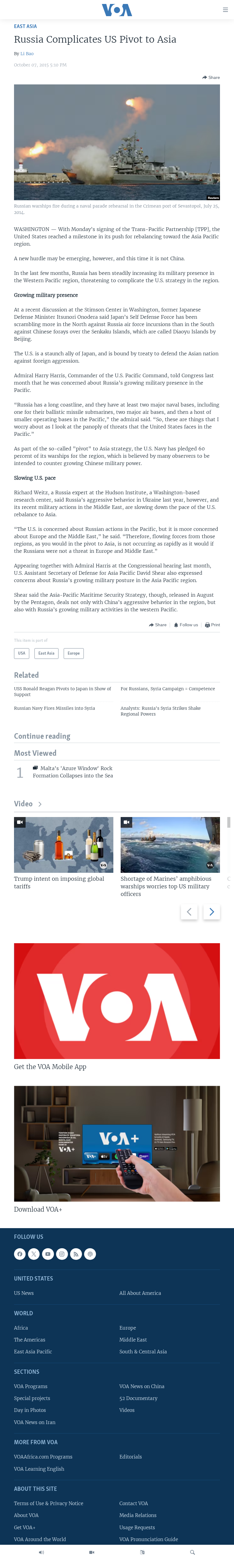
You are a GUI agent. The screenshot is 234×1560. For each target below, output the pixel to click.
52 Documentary (138, 1398)
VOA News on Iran (34, 1422)
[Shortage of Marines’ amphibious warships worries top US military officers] (170, 845)
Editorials (130, 1457)
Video (23, 804)
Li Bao (27, 53)
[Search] (192, 1552)
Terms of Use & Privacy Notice (48, 1503)
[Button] (211, 77)
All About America (140, 1293)
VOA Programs (31, 1386)
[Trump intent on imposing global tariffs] (63, 845)
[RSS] (76, 1254)
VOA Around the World (40, 1539)
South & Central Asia (143, 1352)
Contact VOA (133, 1503)
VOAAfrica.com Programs (43, 1457)
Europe (127, 1328)
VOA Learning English (39, 1469)
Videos (127, 1410)
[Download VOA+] (117, 1144)
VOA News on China (142, 1386)
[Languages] (142, 1552)
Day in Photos (30, 1410)
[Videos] (92, 1552)
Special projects (32, 1398)
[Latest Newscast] (41, 1552)
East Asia (25, 26)
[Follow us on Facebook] (20, 1254)
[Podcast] (90, 1254)
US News (24, 1293)
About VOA (26, 1515)
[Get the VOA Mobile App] (117, 1001)
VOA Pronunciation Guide (148, 1539)
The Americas (29, 1340)
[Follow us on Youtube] (48, 1254)
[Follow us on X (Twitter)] (34, 1254)
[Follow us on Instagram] (62, 1254)
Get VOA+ (25, 1527)
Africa (21, 1328)
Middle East (133, 1340)
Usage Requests (137, 1527)
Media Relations (138, 1515)
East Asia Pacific (33, 1352)
